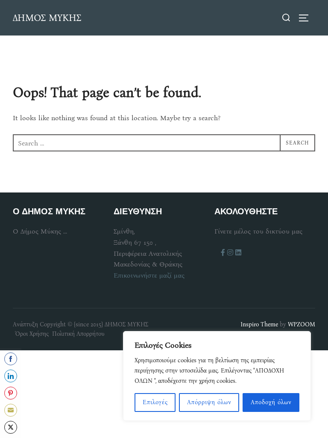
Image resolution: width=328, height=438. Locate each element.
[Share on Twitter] (10, 427)
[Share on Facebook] (10, 358)
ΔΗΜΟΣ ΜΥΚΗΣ (47, 18)
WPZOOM (301, 324)
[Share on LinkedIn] (10, 376)
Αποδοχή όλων (271, 402)
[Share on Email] (10, 410)
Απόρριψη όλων (209, 402)
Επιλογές (155, 402)
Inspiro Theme (259, 324)
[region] (217, 376)
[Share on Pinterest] (10, 393)
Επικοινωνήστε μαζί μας (149, 275)
